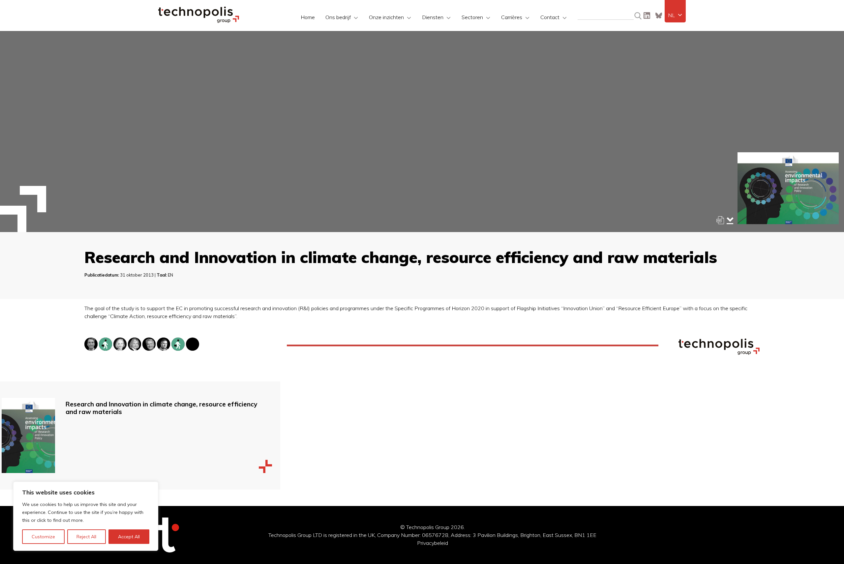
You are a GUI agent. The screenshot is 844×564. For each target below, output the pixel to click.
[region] (85, 516)
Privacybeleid (432, 543)
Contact (549, 17)
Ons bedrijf (338, 17)
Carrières (511, 17)
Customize (43, 537)
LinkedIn (647, 15)
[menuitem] (675, 15)
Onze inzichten (386, 17)
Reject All (86, 537)
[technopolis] (198, 21)
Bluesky (658, 15)
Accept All (129, 537)
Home (308, 17)
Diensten (432, 17)
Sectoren (472, 17)
